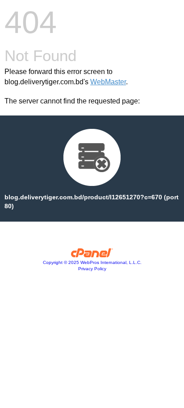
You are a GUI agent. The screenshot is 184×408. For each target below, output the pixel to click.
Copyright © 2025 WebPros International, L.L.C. (92, 262)
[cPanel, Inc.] (92, 255)
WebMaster (108, 82)
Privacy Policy (92, 268)
